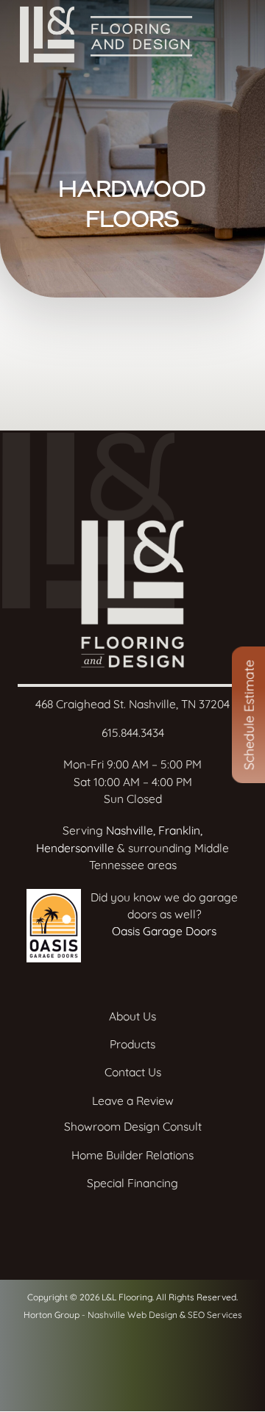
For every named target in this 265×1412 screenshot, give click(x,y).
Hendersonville (75, 847)
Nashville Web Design (132, 1314)
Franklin (179, 830)
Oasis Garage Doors (164, 930)
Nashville (129, 830)
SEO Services (215, 1314)
